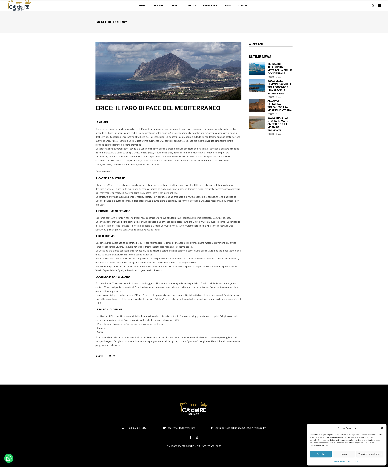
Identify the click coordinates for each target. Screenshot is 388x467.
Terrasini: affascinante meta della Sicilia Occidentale (280, 68)
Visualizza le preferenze (370, 454)
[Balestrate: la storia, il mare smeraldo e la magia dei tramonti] (257, 122)
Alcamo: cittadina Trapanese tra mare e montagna (280, 105)
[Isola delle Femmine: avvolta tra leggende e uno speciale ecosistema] (257, 85)
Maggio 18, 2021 (275, 76)
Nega (344, 454)
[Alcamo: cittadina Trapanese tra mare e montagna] (257, 105)
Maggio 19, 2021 (275, 96)
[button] (381, 428)
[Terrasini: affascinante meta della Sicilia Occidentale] (257, 68)
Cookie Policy (339, 461)
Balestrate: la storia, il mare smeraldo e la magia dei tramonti (278, 124)
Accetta (320, 454)
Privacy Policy (352, 461)
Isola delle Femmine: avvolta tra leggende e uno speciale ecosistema (279, 87)
